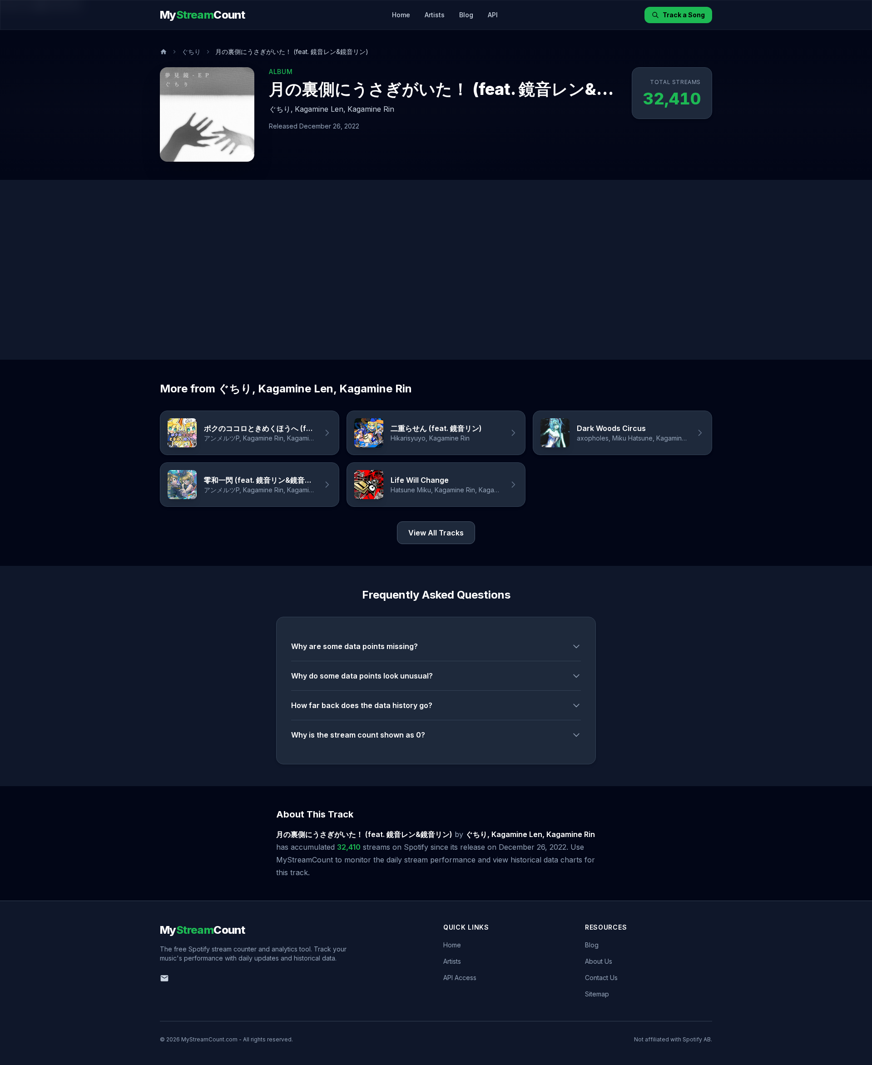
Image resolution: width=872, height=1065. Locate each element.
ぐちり (191, 51)
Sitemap (597, 994)
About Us (598, 961)
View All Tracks (436, 532)
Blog (466, 15)
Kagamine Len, (320, 109)
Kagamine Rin (370, 109)
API (493, 15)
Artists (435, 15)
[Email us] (164, 978)
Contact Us (601, 977)
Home (401, 15)
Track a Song (684, 15)
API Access (459, 977)
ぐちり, (281, 109)
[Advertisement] (436, 269)
